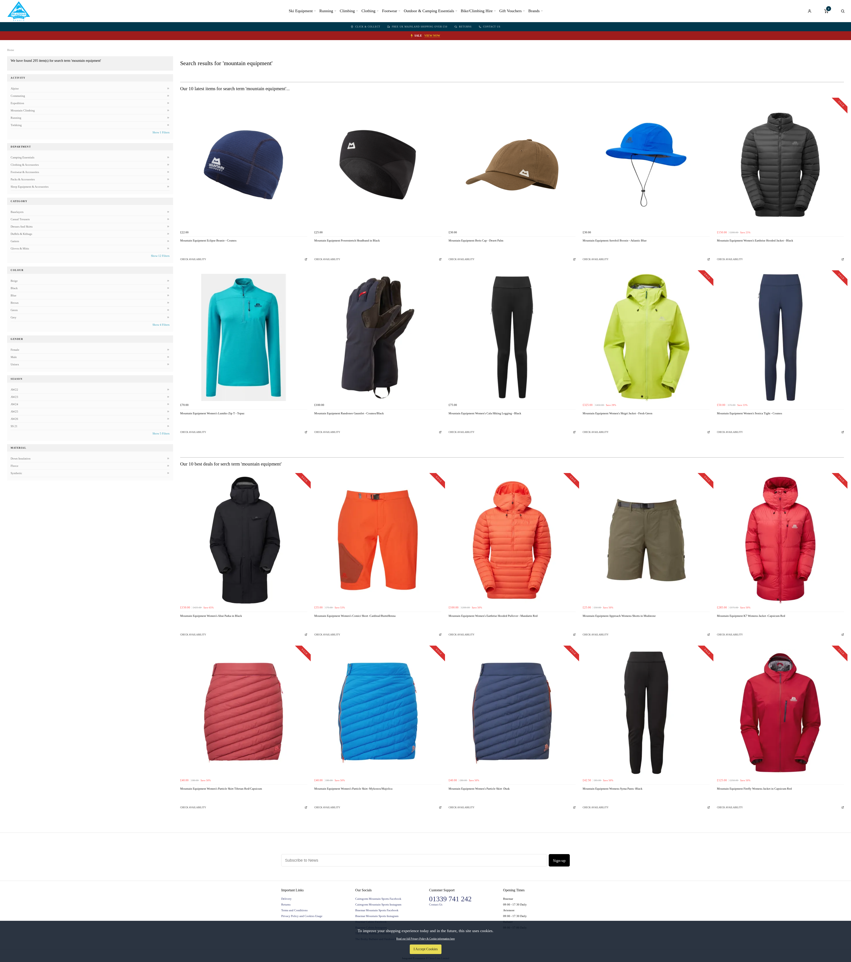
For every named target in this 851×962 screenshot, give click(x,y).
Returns (465, 26)
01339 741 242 (450, 899)
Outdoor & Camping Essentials (429, 11)
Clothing (368, 11)
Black (14, 288)
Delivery (286, 898)
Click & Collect (367, 26)
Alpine (15, 88)
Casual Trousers (20, 219)
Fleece (14, 465)
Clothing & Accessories (25, 164)
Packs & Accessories (23, 179)
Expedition (17, 103)
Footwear (389, 11)
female (15, 349)
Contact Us (491, 26)
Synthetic (16, 473)
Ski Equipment (301, 11)
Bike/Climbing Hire (477, 11)
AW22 (14, 389)
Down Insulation (21, 458)
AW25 (14, 411)
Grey (13, 317)
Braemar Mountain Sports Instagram (376, 916)
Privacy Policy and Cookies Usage (301, 916)
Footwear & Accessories (25, 172)
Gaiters (15, 241)
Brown (15, 302)
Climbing (347, 11)
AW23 (14, 397)
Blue (13, 295)
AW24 (14, 404)
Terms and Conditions (294, 910)
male (14, 357)
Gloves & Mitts (20, 248)
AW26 (14, 419)
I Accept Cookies (426, 949)
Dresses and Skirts (22, 226)
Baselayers (17, 212)
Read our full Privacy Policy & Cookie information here (425, 938)
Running (326, 11)
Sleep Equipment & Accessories (30, 186)
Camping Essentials (22, 157)
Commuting (18, 95)
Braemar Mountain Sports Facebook (376, 910)
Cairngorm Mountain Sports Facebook (378, 898)
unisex (15, 364)
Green (14, 310)
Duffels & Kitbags (21, 234)
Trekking (16, 125)
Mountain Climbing (23, 110)
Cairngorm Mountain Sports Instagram (378, 904)
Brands (534, 11)
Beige (14, 280)
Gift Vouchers (510, 11)
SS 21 (14, 426)
